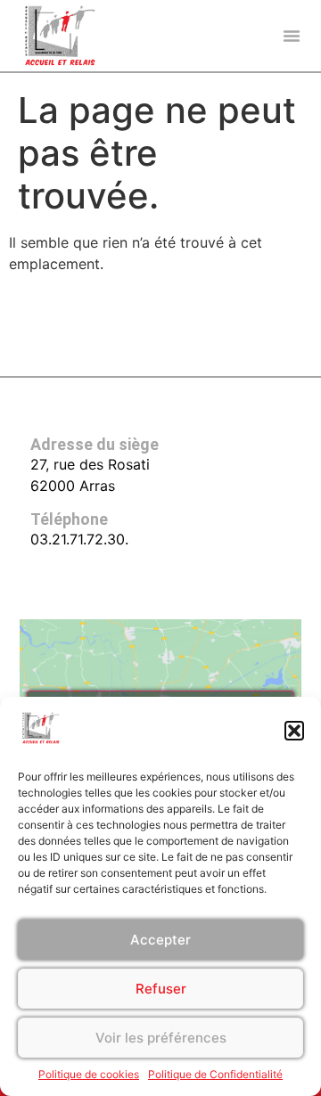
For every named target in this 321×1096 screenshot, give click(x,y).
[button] (294, 731)
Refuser (161, 988)
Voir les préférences (160, 1037)
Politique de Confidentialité (215, 1074)
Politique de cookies (88, 1074)
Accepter (160, 939)
